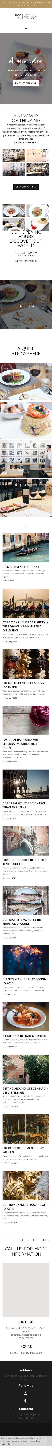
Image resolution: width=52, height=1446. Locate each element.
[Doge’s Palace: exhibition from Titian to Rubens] (26, 784)
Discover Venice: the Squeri (22, 567)
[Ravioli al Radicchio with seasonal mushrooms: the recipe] (26, 720)
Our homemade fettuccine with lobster (25, 1206)
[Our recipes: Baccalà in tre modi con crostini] (26, 900)
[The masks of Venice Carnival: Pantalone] (26, 664)
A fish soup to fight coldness (24, 1036)
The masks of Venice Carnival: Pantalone (24, 685)
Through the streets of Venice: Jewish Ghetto (25, 862)
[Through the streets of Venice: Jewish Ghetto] (26, 841)
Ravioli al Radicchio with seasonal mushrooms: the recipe (22, 744)
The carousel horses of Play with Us (23, 1150)
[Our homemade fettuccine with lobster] (26, 1185)
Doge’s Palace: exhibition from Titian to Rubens (25, 805)
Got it (10, 1444)
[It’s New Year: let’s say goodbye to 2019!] (26, 960)
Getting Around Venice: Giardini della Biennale (26, 1090)
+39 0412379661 (26, 1417)
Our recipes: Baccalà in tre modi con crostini (22, 921)
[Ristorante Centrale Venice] (26, 16)
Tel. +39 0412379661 (9, 3)
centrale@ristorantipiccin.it (26, 5)
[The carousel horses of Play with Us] (26, 1129)
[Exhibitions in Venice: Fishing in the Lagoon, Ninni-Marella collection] (26, 603)
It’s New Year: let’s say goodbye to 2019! (25, 981)
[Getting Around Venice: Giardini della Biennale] (26, 1069)
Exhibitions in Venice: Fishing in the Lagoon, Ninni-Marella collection (25, 626)
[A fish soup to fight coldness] (26, 1016)
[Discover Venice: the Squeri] (26, 547)
